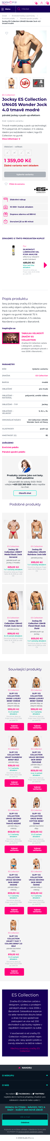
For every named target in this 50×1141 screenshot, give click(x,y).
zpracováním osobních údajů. (30, 1132)
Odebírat (25, 1122)
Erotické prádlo (8, 18)
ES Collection (8, 95)
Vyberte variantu (25, 174)
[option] (25, 260)
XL (28, 153)
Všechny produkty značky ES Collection (25, 1049)
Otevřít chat (25, 493)
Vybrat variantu (14, 727)
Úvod (4, 16)
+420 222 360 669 (21, 484)
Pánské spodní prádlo (29, 18)
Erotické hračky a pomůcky (23, 16)
